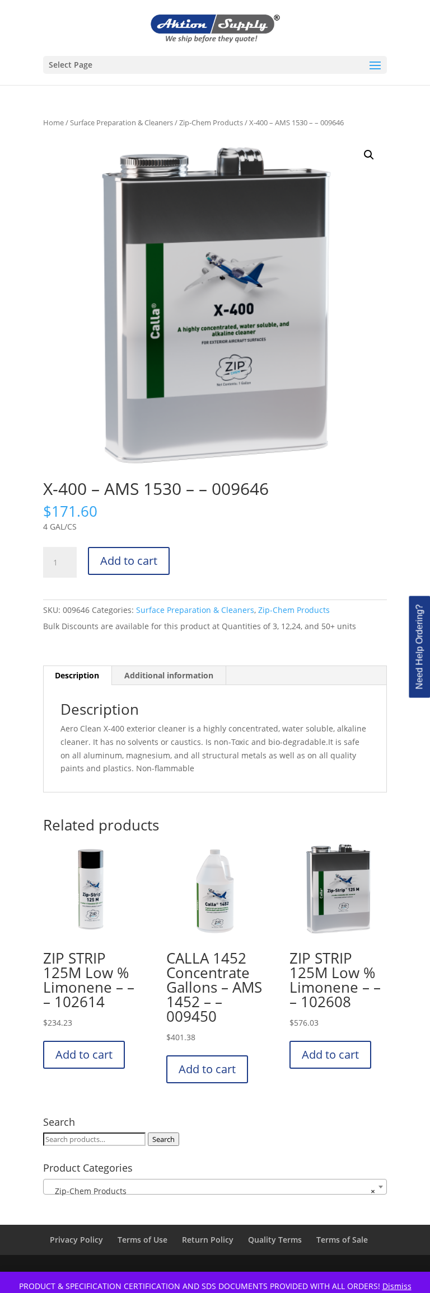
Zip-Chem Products (211, 122)
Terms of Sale (342, 1239)
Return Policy (207, 1239)
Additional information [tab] (168, 675)
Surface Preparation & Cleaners (121, 122)
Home (53, 122)
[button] (369, 155)
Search (163, 1139)
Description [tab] (77, 675)
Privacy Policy (76, 1239)
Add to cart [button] (84, 1054)
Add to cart (128, 560)
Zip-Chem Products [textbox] (211, 1191)
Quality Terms (275, 1239)
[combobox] (215, 1187)
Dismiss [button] (397, 1286)
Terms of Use (142, 1239)
